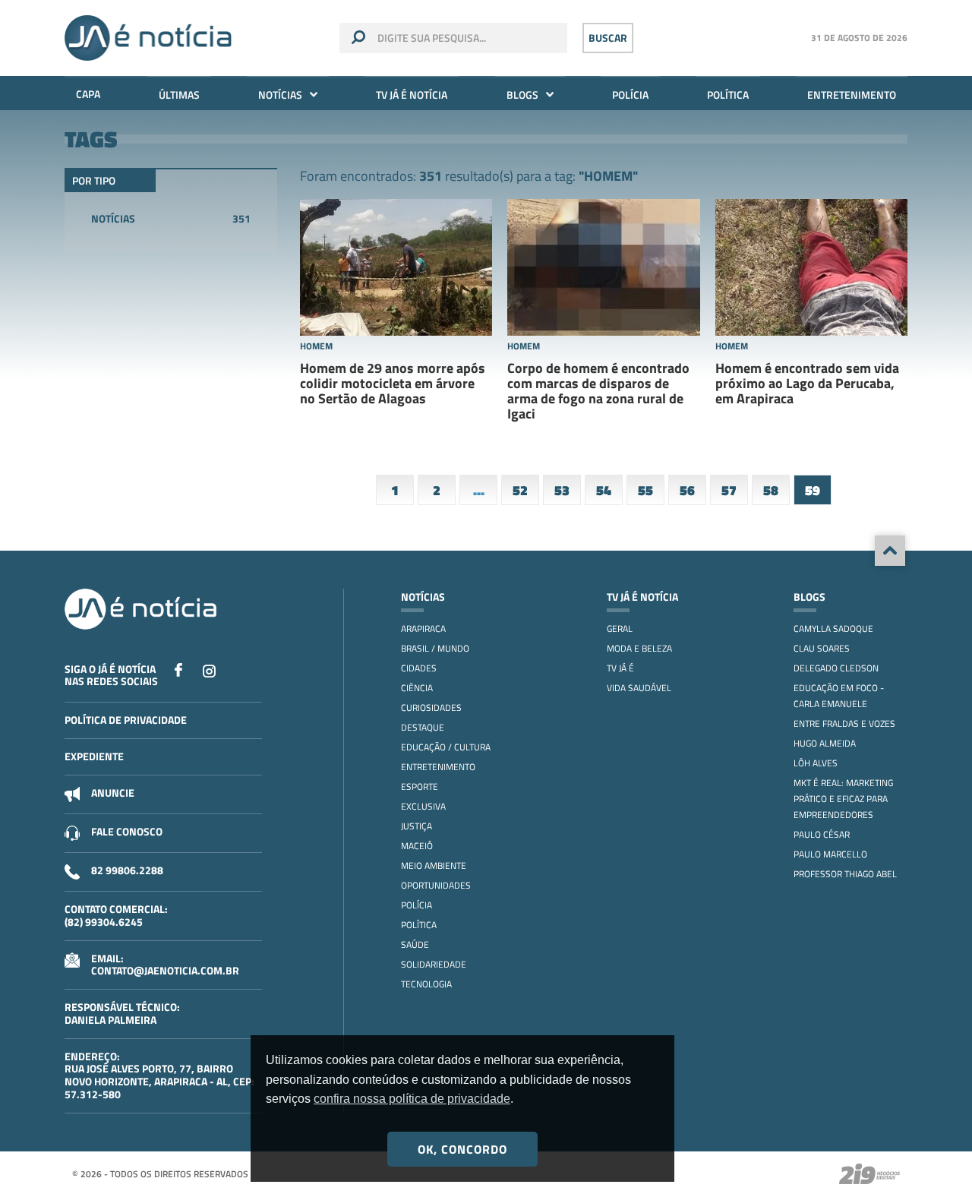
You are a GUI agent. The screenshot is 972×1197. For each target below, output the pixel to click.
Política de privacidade (126, 720)
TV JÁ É (620, 668)
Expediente (94, 756)
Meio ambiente (433, 865)
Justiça (416, 826)
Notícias (280, 95)
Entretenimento (851, 95)
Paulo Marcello (830, 854)
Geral (620, 628)
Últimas (179, 95)
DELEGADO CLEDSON (836, 668)
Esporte (419, 786)
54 (603, 490)
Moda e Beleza (639, 648)
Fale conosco (127, 831)
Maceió (417, 846)
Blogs (522, 95)
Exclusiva (423, 806)
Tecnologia (426, 984)
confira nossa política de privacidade (412, 1098)
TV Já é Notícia (411, 95)
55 (645, 490)
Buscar (608, 38)
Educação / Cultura (446, 747)
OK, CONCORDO (462, 1149)
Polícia (630, 95)
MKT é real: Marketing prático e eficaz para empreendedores (843, 798)
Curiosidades (431, 707)
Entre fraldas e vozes (844, 723)
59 (812, 490)
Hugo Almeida (825, 743)
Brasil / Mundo (435, 648)
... (478, 490)
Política (728, 95)
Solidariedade (433, 964)
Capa (88, 94)
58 (770, 490)
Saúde (415, 944)
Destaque (422, 727)
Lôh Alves (816, 763)
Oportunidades (436, 885)
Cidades (419, 668)
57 (729, 490)
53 (562, 490)
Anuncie (112, 793)
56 (687, 490)
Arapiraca (423, 628)
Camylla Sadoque (833, 628)
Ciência (417, 688)
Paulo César (822, 834)
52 (520, 490)
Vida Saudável (639, 688)
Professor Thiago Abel (845, 874)
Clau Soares (822, 648)
